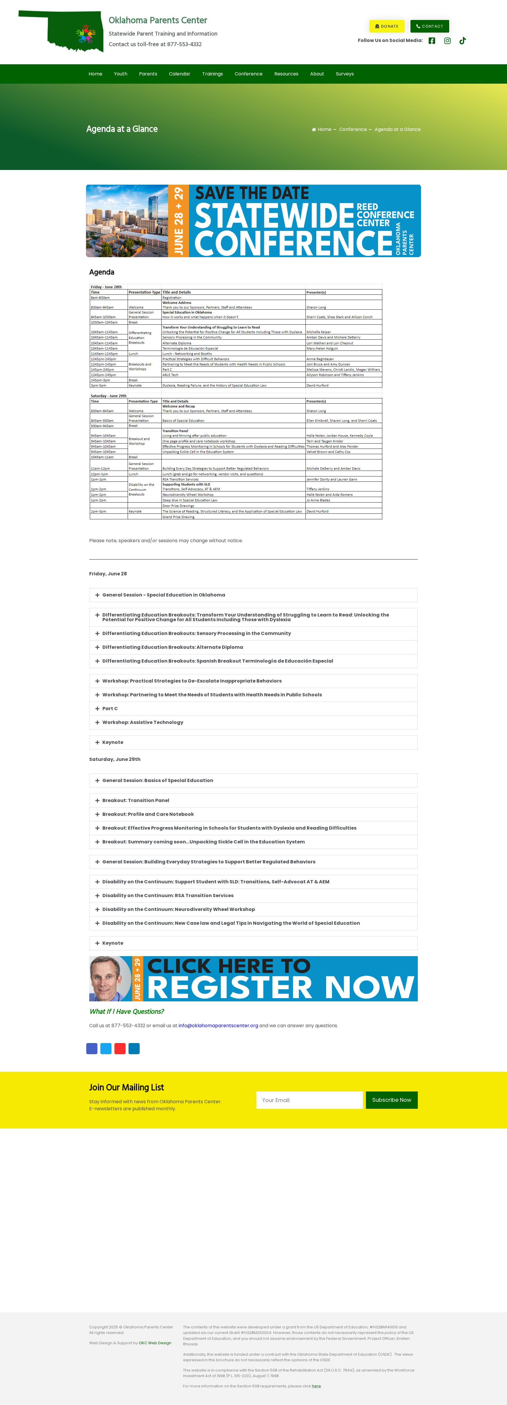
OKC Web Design (155, 1343)
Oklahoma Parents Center (158, 21)
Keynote (112, 742)
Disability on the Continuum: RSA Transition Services (168, 895)
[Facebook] (91, 1048)
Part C (110, 708)
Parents (148, 73)
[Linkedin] (134, 1048)
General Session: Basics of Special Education (157, 780)
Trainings (212, 73)
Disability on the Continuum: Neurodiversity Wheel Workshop (178, 909)
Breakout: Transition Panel (135, 800)
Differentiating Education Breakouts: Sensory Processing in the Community (196, 633)
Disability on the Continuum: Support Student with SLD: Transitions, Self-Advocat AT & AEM (215, 881)
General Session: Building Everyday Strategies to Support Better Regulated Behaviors (208, 861)
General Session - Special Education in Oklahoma (163, 595)
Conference (249, 73)
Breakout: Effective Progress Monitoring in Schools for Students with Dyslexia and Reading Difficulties (229, 828)
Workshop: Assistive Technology (142, 722)
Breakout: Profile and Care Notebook (148, 814)
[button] (253, 595)
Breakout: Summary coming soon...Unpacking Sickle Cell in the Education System (203, 841)
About (317, 73)
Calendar (179, 73)
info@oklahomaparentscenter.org (218, 1025)
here (316, 1386)
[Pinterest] (120, 1048)
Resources (286, 73)
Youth (120, 73)
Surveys (345, 73)
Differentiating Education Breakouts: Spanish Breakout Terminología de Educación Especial (217, 661)
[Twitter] (105, 1048)
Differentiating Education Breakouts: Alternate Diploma (172, 647)
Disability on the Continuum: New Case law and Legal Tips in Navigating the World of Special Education (231, 923)
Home (95, 73)
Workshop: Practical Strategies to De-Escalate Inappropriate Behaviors (192, 681)
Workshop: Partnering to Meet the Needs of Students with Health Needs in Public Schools (212, 694)
